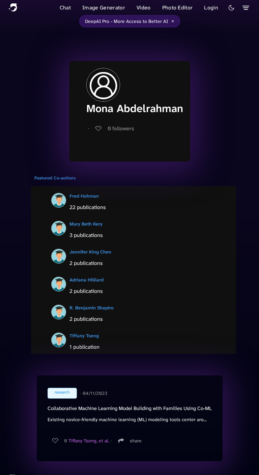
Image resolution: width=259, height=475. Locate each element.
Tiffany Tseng (84, 336)
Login (211, 7)
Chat (65, 7)
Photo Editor (177, 7)
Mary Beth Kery (86, 224)
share (136, 441)
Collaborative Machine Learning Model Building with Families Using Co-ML (130, 408)
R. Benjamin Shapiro (91, 308)
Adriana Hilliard (86, 280)
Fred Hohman (84, 196)
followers (121, 128)
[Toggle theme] (231, 7)
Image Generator (103, 7)
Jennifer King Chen (90, 252)
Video (144, 7)
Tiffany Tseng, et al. (88, 441)
